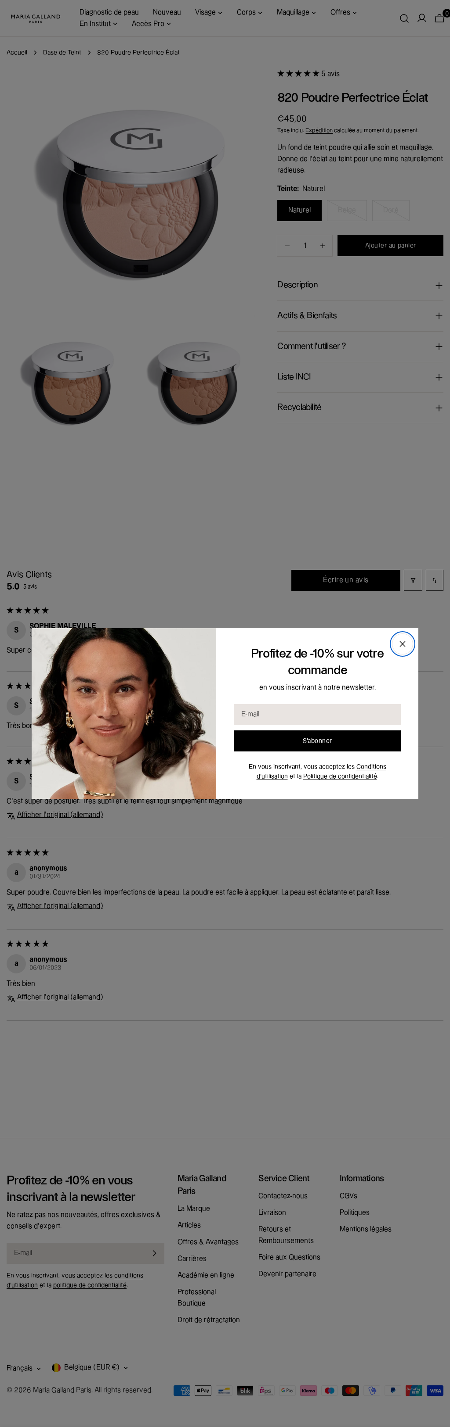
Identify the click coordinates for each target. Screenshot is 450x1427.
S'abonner (317, 741)
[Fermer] (402, 643)
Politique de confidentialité (340, 776)
